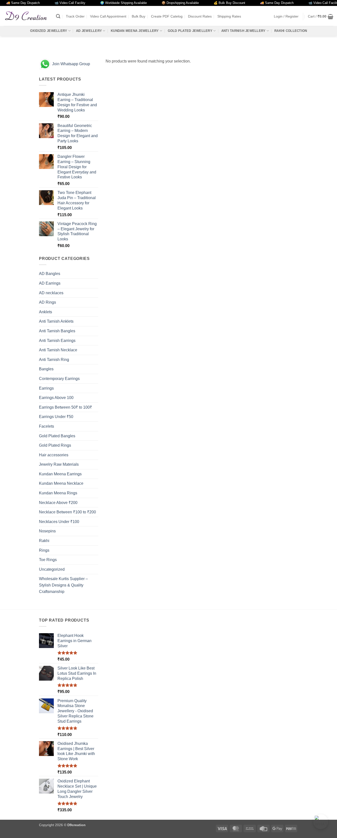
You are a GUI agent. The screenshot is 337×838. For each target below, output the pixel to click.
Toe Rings (48, 560)
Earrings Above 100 (56, 398)
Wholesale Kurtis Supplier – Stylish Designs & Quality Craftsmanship (63, 585)
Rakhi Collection (290, 31)
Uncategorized (52, 569)
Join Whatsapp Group (70, 64)
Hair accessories (53, 455)
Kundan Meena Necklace (61, 483)
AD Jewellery (89, 31)
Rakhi (44, 541)
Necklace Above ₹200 (58, 503)
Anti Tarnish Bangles (57, 331)
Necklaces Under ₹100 (59, 522)
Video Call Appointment (108, 16)
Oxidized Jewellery (48, 31)
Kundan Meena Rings (58, 493)
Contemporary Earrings (59, 379)
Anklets (45, 312)
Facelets (46, 426)
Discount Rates (200, 16)
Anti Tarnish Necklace (58, 350)
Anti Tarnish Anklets (56, 321)
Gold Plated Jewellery (190, 31)
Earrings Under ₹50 (56, 417)
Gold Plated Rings (55, 445)
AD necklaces (51, 293)
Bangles (46, 369)
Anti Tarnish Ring (54, 359)
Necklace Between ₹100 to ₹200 (67, 512)
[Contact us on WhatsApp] (320, 821)
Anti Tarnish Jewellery (243, 31)
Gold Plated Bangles (57, 436)
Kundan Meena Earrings (60, 474)
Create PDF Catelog (167, 16)
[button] (286, 16)
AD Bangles (49, 274)
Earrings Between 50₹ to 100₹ (65, 407)
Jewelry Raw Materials (59, 464)
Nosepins (47, 531)
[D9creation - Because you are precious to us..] (26, 16)
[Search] (58, 16)
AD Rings (47, 302)
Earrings (46, 388)
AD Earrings (49, 283)
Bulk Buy (138, 16)
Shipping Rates (229, 16)
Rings (44, 550)
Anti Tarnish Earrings (57, 340)
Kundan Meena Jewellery (135, 31)
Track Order (75, 16)
